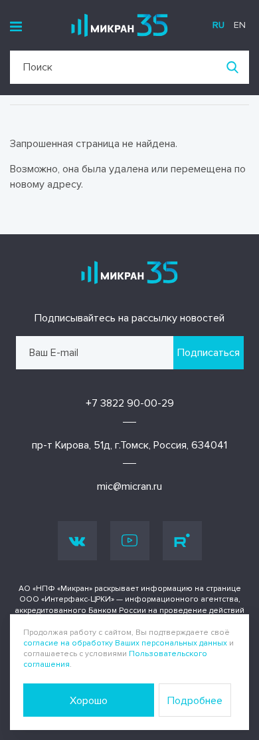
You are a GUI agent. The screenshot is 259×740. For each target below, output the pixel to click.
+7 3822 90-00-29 (130, 403)
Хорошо (89, 700)
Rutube (182, 540)
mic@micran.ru (129, 486)
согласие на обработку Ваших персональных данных (125, 643)
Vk (77, 540)
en (240, 25)
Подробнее (194, 700)
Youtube (129, 540)
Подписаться (208, 352)
